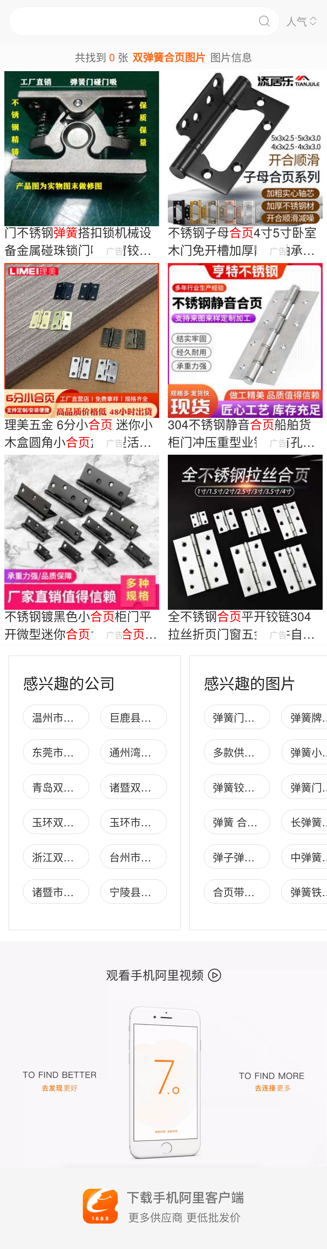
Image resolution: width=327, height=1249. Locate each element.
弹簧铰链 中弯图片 (256, 787)
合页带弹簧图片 (249, 891)
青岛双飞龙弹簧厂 (74, 787)
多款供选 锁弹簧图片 (261, 751)
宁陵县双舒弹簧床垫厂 (161, 891)
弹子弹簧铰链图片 (255, 856)
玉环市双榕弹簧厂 (151, 821)
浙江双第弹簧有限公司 (84, 856)
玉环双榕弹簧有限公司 (84, 821)
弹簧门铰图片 (244, 717)
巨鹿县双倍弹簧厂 (151, 717)
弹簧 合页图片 (245, 821)
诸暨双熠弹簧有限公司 (161, 787)
